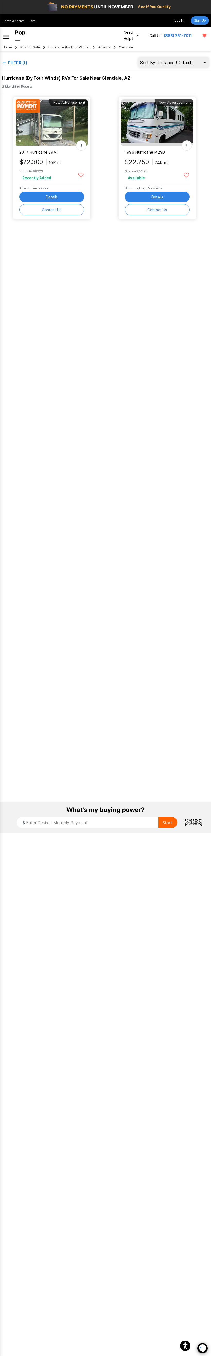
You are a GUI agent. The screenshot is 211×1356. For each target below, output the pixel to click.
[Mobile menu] (6, 35)
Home (7, 47)
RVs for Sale (30, 47)
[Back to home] (20, 35)
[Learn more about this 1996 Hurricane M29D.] (157, 122)
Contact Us (51, 210)
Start (167, 822)
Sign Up (200, 20)
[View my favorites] (204, 35)
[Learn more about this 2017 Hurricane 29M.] (52, 122)
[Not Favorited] (81, 175)
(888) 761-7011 (178, 35)
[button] (185, 1346)
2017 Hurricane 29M (38, 152)
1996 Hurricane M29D (145, 152)
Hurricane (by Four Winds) (69, 47)
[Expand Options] (81, 145)
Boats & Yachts (14, 21)
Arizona (104, 47)
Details (52, 197)
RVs (33, 21)
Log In (179, 20)
